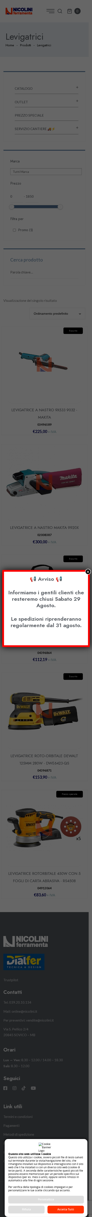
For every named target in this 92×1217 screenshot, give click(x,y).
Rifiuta (26, 1209)
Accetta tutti (65, 1209)
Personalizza (46, 1199)
